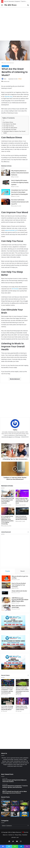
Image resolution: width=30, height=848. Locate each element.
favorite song (8, 96)
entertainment (15, 379)
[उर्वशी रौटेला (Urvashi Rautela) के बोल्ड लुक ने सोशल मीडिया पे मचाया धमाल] (6, 600)
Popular (7, 571)
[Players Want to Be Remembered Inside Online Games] (22, 701)
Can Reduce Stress (8, 122)
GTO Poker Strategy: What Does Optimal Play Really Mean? (7, 707)
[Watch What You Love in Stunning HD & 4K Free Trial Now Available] (7, 493)
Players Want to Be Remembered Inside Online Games (22, 707)
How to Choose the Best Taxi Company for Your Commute (19, 585)
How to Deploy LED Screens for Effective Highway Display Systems (19, 182)
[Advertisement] (15, 24)
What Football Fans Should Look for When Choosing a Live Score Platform (22, 690)
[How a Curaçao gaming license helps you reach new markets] (5, 803)
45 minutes (15, 288)
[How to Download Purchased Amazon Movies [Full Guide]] (22, 511)
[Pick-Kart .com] (10, 5)
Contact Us (11, 834)
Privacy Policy (18, 834)
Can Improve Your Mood (9, 124)
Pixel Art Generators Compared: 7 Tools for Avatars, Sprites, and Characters (7, 690)
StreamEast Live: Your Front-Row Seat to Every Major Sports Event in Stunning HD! (19, 192)
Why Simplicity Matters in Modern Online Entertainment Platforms (20, 173)
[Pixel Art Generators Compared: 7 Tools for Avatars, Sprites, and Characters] (7, 682)
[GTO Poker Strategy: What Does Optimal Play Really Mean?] (7, 701)
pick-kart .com (15, 837)
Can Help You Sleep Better (10, 127)
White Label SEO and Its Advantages (18, 606)
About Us (5, 834)
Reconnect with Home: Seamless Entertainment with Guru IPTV (20, 202)
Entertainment (10, 62)
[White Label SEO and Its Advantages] (6, 608)
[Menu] (2, 5)
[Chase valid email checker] (6, 593)
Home (4, 62)
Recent (23, 571)
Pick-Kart (26, 832)
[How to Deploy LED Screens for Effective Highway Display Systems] (5, 182)
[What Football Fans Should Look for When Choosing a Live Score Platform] (22, 682)
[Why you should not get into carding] (6, 578)
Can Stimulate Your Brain (9, 129)
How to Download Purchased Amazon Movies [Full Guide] (21, 518)
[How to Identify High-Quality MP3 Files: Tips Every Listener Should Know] (22, 493)
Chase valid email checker (19, 591)
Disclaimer (24, 834)
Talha (5, 78)
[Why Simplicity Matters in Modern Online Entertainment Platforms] (5, 173)
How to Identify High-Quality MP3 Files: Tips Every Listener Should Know (22, 501)
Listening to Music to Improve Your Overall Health (14, 132)
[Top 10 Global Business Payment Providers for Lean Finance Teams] (24, 808)
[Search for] (28, 5)
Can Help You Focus (8, 125)
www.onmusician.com (11, 230)
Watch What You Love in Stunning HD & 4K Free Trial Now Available (7, 501)
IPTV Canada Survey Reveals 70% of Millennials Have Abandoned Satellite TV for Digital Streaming (7, 520)
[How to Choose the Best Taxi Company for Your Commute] (6, 585)
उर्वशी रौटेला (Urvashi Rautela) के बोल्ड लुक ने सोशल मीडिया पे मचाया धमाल (20, 599)
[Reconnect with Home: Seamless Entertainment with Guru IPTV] (5, 202)
